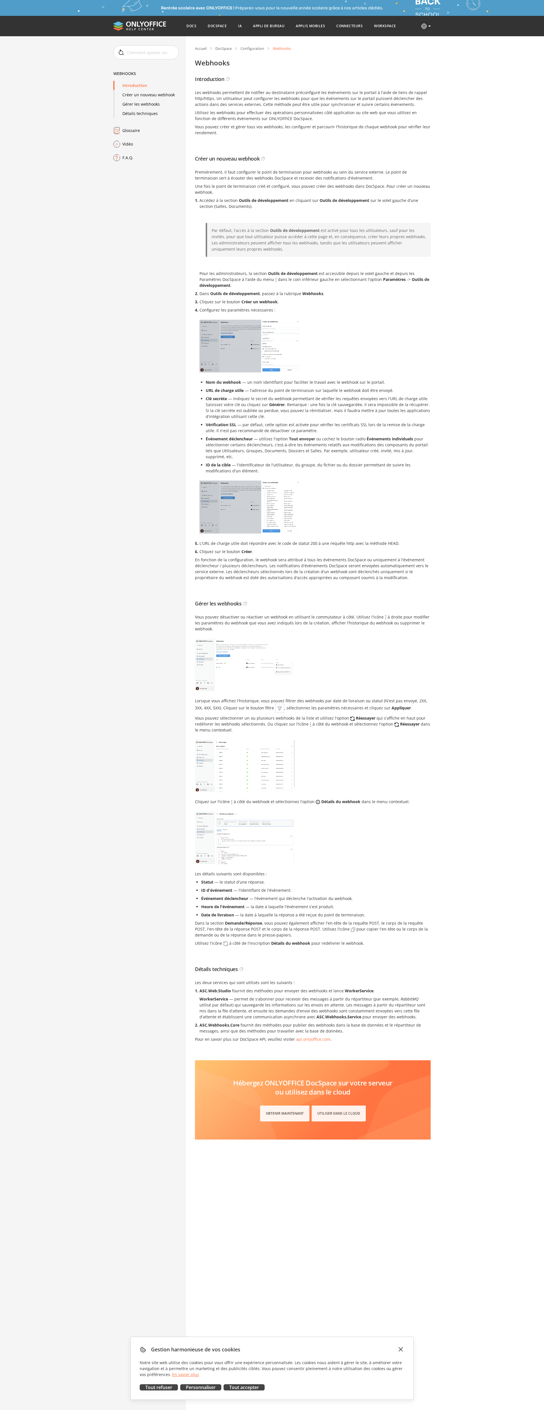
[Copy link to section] (227, 79)
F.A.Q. (127, 157)
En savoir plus (185, 1374)
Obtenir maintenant (285, 1113)
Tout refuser (158, 1387)
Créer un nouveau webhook (148, 94)
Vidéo (127, 144)
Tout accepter (244, 1387)
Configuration (252, 48)
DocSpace (223, 48)
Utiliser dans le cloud (338, 1113)
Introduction (134, 85)
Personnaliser (201, 1387)
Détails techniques (140, 113)
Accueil (201, 48)
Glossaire (131, 130)
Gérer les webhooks (141, 104)
